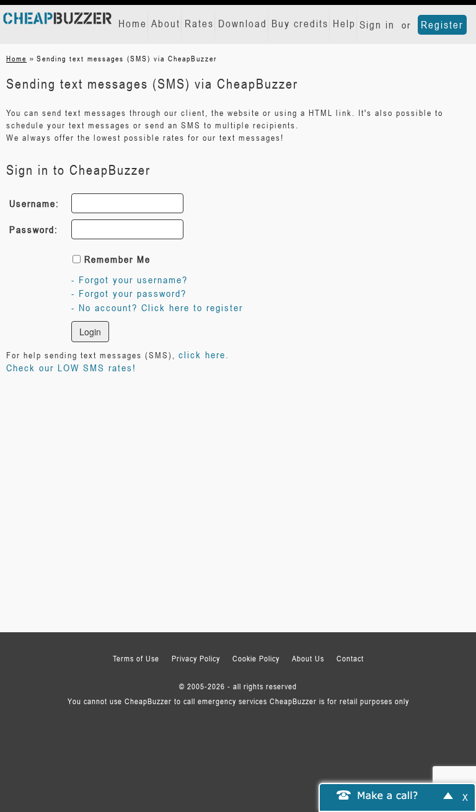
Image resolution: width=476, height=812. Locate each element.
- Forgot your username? (129, 279)
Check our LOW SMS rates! (71, 367)
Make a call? (388, 794)
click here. (203, 354)
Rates (199, 23)
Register (442, 25)
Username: (34, 203)
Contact (350, 658)
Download (242, 23)
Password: (33, 229)
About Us (308, 658)
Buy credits (299, 23)
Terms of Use (136, 658)
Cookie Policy (256, 658)
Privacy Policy (196, 658)
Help (344, 23)
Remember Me (117, 259)
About (165, 23)
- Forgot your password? (129, 293)
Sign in (377, 25)
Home (132, 23)
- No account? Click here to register (157, 307)
